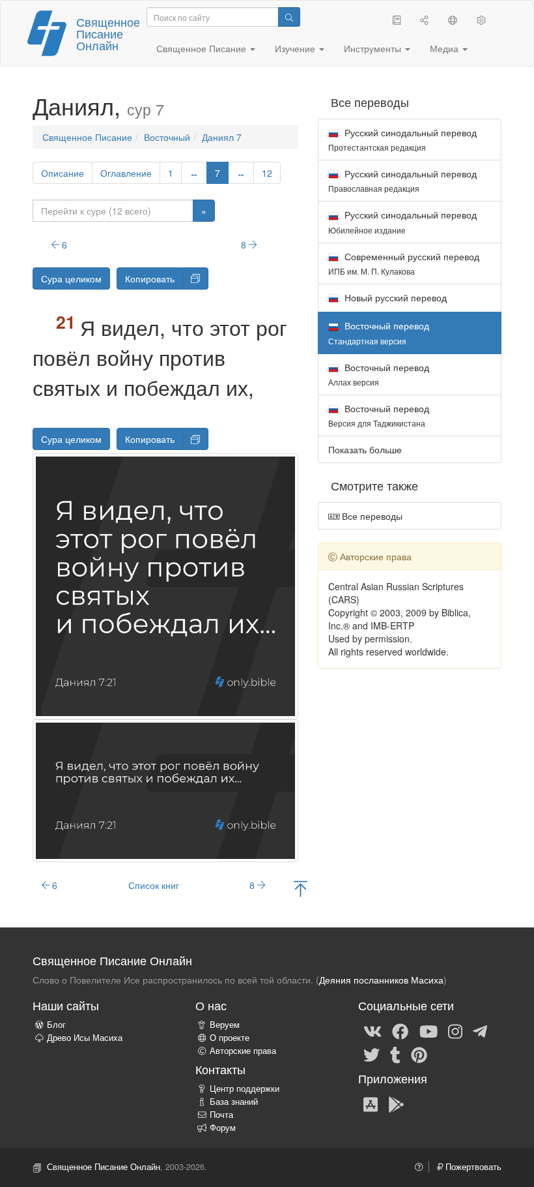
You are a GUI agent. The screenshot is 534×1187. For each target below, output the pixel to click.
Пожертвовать (472, 1167)
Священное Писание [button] (202, 48)
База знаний (234, 1101)
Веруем (225, 1024)
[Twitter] (371, 1054)
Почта (221, 1114)
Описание (62, 172)
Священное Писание (87, 136)
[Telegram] (480, 1030)
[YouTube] (428, 1030)
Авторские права (243, 1051)
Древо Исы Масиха (84, 1038)
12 (267, 172)
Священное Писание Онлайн (108, 33)
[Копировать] (195, 278)
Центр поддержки (244, 1088)
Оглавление (126, 172)
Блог (56, 1024)
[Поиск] (289, 17)
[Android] (396, 1103)
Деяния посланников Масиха (381, 979)
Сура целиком (71, 278)
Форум (223, 1128)
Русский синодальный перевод (402, 139)
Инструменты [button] (374, 48)
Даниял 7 (222, 136)
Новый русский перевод (394, 297)
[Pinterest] (419, 1054)
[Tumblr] (395, 1054)
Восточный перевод (378, 374)
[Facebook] (400, 1030)
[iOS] (370, 1103)
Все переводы (370, 515)
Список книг (153, 885)
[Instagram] (455, 1030)
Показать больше (365, 449)
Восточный (167, 136)
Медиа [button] (445, 48)
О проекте (229, 1038)
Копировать (150, 278)
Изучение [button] (296, 48)
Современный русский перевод (403, 263)
